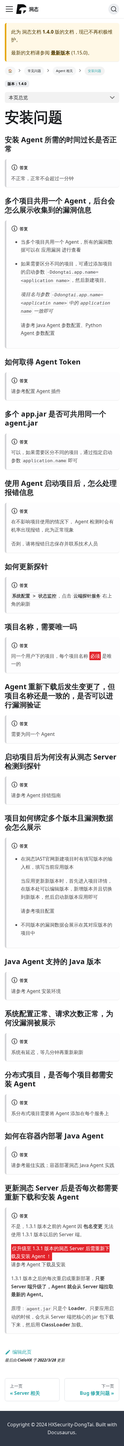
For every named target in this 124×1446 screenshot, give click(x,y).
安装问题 (94, 70)
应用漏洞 (50, 249)
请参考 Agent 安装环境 (36, 991)
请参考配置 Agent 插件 (36, 391)
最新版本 (60, 52)
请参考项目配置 (37, 910)
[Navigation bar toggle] (9, 9)
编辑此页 (22, 1352)
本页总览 (18, 97)
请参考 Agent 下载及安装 (38, 1264)
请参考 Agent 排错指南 (36, 795)
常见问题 (34, 70)
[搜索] (113, 9)
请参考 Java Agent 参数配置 (51, 325)
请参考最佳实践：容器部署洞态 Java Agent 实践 (62, 1165)
